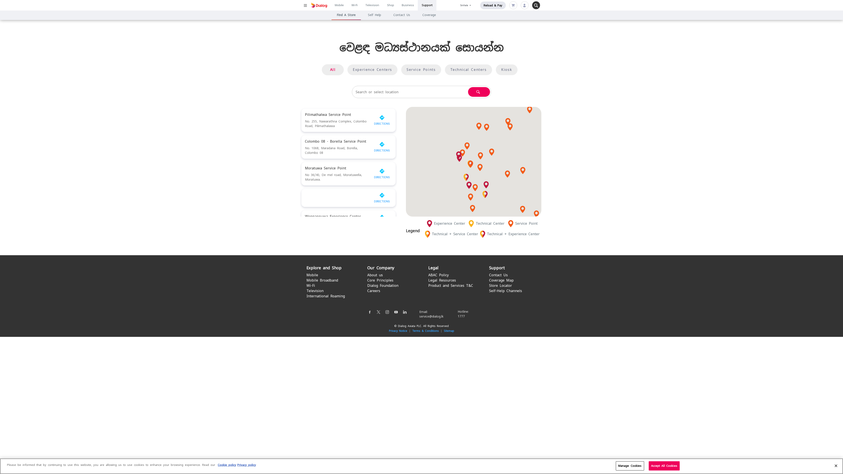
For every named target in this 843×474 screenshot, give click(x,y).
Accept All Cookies (664, 466)
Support (427, 5)
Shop (390, 5)
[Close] (836, 465)
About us (375, 275)
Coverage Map (501, 280)
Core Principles (380, 280)
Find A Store (346, 15)
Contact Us (401, 15)
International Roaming (325, 296)
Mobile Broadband (322, 280)
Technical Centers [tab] (468, 69)
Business (408, 5)
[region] (421, 466)
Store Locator (500, 285)
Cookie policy (227, 465)
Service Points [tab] (421, 69)
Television (372, 5)
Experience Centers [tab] (372, 69)
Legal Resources (442, 280)
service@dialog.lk (431, 316)
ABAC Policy (438, 275)
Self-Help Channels (505, 291)
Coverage (429, 15)
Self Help (374, 15)
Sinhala (464, 5)
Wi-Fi (354, 5)
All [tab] (333, 69)
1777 (461, 316)
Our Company (380, 267)
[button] (480, 167)
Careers (373, 291)
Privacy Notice (398, 331)
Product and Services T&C (450, 285)
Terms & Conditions (425, 331)
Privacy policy (246, 465)
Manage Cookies (630, 466)
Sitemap (449, 331)
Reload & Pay (493, 5)
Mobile (339, 5)
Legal (433, 267)
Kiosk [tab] (506, 69)
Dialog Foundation (382, 285)
